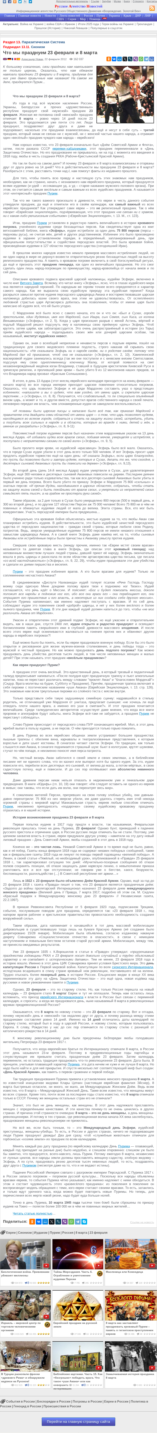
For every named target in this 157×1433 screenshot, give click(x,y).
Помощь (94, 19)
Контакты (152, 1)
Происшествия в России (62, 1406)
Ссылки (95, 1)
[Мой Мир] (119, 59)
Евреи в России (116, 1401)
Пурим (52, 193)
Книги (127, 1)
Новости (50, 15)
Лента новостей (70, 15)
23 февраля (98, 1232)
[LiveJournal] (130, 59)
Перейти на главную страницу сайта (78, 1422)
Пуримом (29, 1165)
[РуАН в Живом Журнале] (25, 2)
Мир (83, 19)
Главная (9, 15)
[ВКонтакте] (114, 59)
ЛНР (148, 15)
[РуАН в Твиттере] (20, 2)
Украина (114, 15)
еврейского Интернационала (61, 997)
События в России (20, 1401)
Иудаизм (40, 1232)
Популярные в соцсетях (107, 28)
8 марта (81, 1232)
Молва (117, 1)
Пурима (73, 1064)
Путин (100, 15)
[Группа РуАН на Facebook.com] (9, 2)
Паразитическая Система (34, 42)
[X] (125, 59)
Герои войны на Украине (118, 24)
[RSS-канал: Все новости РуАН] (152, 8)
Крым (127, 15)
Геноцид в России (27, 1406)
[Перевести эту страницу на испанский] (18, 59)
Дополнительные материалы (72, 1)
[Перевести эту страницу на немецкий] (9, 59)
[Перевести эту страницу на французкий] (14, 59)
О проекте (138, 1)
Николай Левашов (75, 28)
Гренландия (144, 24)
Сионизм (24, 47)
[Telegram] (146, 59)
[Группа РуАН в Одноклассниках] (14, 2)
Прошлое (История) (47, 28)
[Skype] (84, 1222)
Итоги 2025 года (88, 24)
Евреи (11, 1232)
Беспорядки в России (53, 1401)
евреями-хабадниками (69, 148)
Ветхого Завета (31, 283)
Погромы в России (87, 1401)
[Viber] (135, 59)
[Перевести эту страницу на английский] (5, 59)
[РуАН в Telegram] (30, 2)
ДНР (138, 15)
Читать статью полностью (32, 1213)
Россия (88, 15)
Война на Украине (31, 24)
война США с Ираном (61, 24)
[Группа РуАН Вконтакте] (4, 2)
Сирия (72, 19)
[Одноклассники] (108, 59)
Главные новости (29, 15)
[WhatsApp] (141, 59)
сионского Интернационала (132, 967)
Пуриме (72, 982)
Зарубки (106, 1)
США (60, 19)
